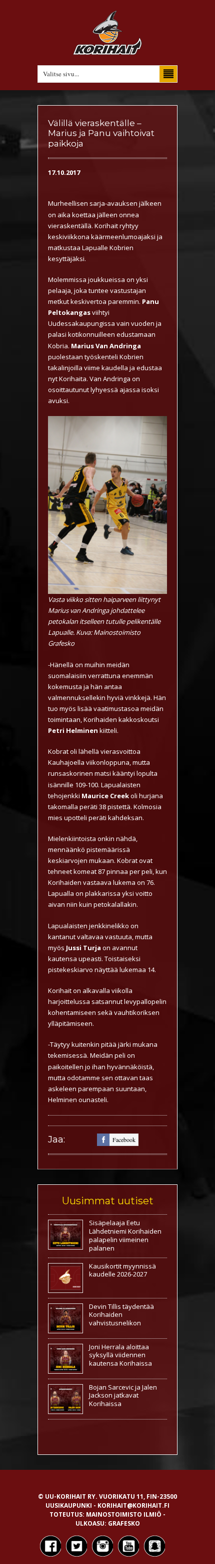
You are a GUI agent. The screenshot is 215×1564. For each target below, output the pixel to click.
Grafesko (124, 1523)
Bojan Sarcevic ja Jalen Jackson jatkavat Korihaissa (123, 1396)
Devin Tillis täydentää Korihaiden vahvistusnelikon (121, 1315)
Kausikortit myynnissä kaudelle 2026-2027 (122, 1270)
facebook (124, 1139)
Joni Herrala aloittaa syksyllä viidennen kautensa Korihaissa (120, 1355)
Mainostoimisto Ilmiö (124, 1514)
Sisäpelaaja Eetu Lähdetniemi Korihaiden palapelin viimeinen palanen (125, 1235)
